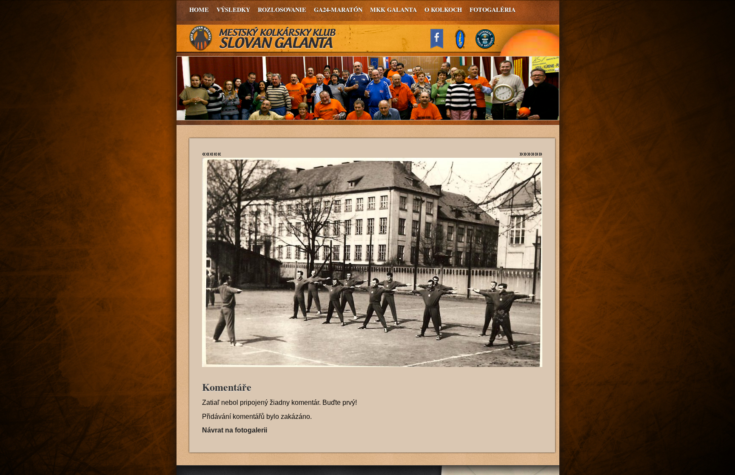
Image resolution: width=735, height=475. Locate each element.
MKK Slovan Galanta (262, 38)
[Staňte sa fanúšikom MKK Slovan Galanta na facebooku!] (440, 46)
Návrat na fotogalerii (234, 430)
